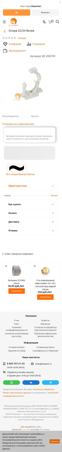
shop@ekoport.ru (43, 364)
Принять (55, 441)
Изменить (45, 12)
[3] (9, 38)
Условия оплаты (17, 347)
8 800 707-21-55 (16, 363)
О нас (16, 320)
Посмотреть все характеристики (18, 124)
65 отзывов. (45, 429)
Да (16, 12)
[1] (3, 38)
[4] (12, 38)
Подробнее (16, 291)
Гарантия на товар (16, 351)
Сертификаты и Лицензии (45, 351)
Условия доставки (45, 347)
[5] (15, 38)
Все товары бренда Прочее (20, 174)
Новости (45, 320)
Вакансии (45, 324)
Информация (31, 342)
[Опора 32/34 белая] (31, 83)
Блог (16, 324)
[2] (6, 38)
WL (39, 427)
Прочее (54, 195)
